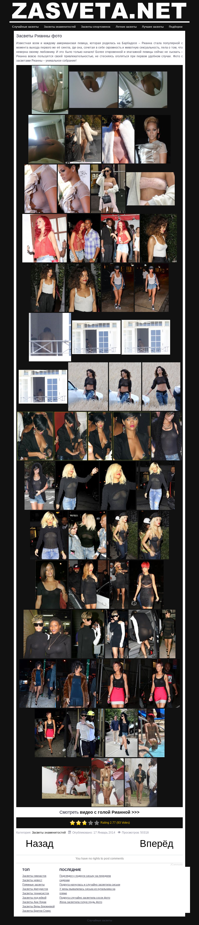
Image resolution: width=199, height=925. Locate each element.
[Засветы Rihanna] (47, 634)
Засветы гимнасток (34, 875)
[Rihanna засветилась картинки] (121, 733)
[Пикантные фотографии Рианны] (161, 386)
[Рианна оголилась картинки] (47, 287)
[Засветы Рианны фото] (93, 89)
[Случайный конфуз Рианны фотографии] (117, 485)
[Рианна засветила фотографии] (153, 139)
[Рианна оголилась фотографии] (158, 238)
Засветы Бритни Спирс (36, 910)
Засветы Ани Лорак (34, 902)
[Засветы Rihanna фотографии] (116, 634)
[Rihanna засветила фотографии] (76, 683)
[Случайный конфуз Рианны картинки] (155, 485)
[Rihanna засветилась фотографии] (85, 733)
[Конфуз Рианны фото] (100, 436)
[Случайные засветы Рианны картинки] (50, 337)
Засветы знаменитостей (60, 26)
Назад (38, 844)
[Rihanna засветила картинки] (117, 683)
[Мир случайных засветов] (99, 10)
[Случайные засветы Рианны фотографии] (151, 287)
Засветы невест (32, 880)
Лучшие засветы (153, 26)
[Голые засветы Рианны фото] (87, 535)
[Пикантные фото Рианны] (125, 386)
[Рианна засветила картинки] (40, 188)
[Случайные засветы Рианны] (83, 287)
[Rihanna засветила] (167, 634)
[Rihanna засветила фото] (37, 683)
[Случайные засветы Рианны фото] (117, 287)
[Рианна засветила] (83, 139)
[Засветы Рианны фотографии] (143, 89)
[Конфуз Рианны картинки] (166, 436)
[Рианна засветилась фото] (108, 188)
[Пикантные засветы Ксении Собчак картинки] (146, 584)
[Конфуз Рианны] (71, 436)
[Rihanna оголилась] (151, 733)
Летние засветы (126, 26)
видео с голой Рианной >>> (110, 812)
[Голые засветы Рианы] (49, 535)
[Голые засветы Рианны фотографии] (122, 535)
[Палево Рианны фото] (146, 337)
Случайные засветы (25, 26)
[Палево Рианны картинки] (88, 386)
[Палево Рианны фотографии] (43, 386)
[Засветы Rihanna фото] (88, 634)
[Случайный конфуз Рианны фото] (77, 485)
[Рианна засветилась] (74, 188)
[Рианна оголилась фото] (120, 238)
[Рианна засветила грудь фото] (141, 782)
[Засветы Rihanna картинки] (143, 634)
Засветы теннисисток (35, 893)
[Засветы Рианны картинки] (46, 139)
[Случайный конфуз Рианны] (39, 485)
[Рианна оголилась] (83, 238)
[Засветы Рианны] (50, 89)
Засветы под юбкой (34, 897)
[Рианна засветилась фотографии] (150, 189)
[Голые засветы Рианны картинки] (153, 535)
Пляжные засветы (33, 884)
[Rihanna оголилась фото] (66, 782)
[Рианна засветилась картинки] (44, 238)
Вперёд (158, 844)
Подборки (175, 26)
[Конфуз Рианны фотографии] (132, 436)
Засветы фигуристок (35, 888)
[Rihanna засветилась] (159, 683)
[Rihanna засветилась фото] (50, 733)
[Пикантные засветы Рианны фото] (89, 584)
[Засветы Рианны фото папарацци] (35, 436)
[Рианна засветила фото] (118, 139)
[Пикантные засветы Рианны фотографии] (119, 584)
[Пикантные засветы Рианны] (51, 584)
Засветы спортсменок (95, 26)
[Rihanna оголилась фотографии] (107, 782)
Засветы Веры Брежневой (38, 906)
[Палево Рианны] (96, 337)
